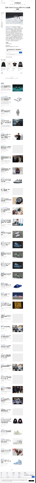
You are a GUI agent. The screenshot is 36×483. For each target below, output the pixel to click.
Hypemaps (13, 474)
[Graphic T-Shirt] (9, 64)
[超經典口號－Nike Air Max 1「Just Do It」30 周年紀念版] (17, 235)
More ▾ (12, 469)
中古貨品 (8, 477)
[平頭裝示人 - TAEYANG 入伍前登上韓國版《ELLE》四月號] (17, 318)
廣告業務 (19, 477)
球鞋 (12, 4)
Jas (2, 214)
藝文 (14, 4)
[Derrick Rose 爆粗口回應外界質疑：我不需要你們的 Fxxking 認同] (17, 357)
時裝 (10, 4)
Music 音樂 (2, 408)
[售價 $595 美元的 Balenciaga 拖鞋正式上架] (17, 286)
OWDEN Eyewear (8, 27)
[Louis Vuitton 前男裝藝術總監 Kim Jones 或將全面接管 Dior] (17, 390)
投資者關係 (19, 476)
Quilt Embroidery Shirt (20, 69)
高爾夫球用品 (8, 476)
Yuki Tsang (3, 404)
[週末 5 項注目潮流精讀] (17, 328)
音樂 (18, 4)
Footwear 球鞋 (2, 167)
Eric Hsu (3, 393)
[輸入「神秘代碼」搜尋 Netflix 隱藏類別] (17, 191)
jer (2, 173)
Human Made (8, 68)
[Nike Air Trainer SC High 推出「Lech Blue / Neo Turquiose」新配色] (17, 245)
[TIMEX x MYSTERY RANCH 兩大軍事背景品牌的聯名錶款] (17, 201)
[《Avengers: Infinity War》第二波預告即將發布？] (17, 338)
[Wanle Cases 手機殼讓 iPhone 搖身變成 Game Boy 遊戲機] (17, 211)
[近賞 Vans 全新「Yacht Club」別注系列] (17, 295)
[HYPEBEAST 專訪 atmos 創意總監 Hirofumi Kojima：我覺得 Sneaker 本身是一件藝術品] (17, 138)
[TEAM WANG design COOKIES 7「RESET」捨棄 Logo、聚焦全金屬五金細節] (17, 125)
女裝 (7, 474)
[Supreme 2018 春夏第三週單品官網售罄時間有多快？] (17, 368)
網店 (24, 4)
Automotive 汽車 (2, 251)
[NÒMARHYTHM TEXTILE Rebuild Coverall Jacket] (3, 64)
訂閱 (20, 52)
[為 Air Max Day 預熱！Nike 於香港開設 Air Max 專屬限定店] (17, 401)
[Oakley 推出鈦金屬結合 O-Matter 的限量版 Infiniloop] (17, 89)
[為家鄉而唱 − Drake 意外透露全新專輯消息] (17, 411)
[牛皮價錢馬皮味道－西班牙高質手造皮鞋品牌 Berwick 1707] (17, 171)
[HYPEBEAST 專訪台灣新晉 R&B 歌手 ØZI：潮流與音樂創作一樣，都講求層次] (17, 224)
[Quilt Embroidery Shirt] (20, 64)
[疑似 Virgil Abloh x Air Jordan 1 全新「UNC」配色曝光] (17, 463)
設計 (16, 4)
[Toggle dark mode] (34, 3)
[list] (14, 18)
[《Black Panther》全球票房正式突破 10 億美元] (17, 347)
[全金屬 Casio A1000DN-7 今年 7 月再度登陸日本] (17, 113)
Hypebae (13, 475)
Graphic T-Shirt (8, 69)
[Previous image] (7, 19)
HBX (12, 476)
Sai (2, 151)
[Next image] (21, 19)
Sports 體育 (2, 353)
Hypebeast (13, 473)
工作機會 (19, 475)
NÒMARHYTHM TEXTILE (3, 68)
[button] (2, 17)
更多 (22, 4)
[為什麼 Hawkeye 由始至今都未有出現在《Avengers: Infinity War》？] (17, 149)
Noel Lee (3, 340)
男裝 (7, 473)
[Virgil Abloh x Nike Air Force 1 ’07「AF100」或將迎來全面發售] (17, 442)
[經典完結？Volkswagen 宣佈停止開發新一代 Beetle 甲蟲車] (17, 255)
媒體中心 (19, 474)
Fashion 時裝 (2, 12)
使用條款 (11, 54)
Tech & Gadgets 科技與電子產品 (4, 96)
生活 (20, 4)
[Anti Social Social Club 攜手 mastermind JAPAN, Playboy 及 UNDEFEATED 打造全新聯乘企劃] (17, 422)
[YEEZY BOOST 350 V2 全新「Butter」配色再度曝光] (17, 432)
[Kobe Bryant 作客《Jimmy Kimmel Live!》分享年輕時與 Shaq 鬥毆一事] (17, 379)
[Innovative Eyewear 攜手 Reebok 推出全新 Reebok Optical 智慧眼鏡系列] (17, 101)
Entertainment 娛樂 (3, 145)
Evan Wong (3, 193)
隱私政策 (13, 54)
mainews (3, 92)
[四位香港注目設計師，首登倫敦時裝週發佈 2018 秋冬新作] (17, 160)
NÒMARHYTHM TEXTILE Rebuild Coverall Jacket (3, 69)
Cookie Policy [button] (23, 480)
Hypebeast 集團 (20, 473)
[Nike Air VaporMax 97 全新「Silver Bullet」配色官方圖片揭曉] (17, 182)
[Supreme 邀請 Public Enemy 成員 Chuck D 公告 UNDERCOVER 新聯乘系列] (17, 307)
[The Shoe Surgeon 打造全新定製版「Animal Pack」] (17, 452)
